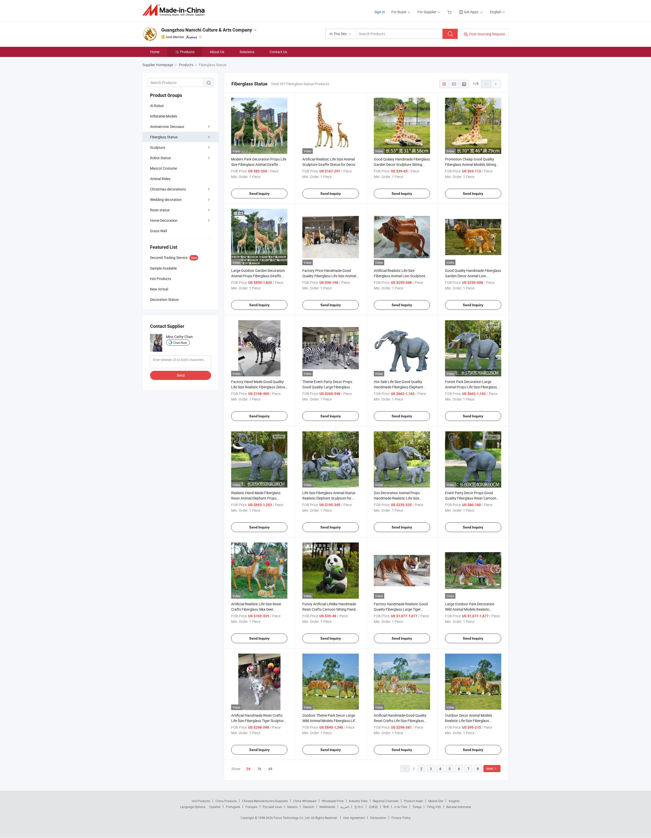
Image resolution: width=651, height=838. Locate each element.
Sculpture (157, 147)
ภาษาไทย (400, 807)
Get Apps (471, 11)
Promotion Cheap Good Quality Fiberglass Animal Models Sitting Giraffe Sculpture (470, 164)
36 (259, 768)
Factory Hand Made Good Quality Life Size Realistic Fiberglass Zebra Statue (258, 387)
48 (270, 768)
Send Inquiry (259, 194)
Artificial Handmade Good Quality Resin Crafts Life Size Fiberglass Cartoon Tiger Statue (400, 720)
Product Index (413, 801)
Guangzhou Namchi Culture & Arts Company (206, 30)
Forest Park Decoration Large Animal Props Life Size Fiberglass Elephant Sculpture (471, 387)
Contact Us (278, 51)
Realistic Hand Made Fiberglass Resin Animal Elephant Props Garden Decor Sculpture (255, 498)
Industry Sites (358, 801)
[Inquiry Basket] (450, 11)
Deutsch (308, 807)
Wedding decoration (166, 199)
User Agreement (354, 818)
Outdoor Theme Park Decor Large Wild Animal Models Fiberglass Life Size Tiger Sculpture (329, 720)
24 (248, 769)
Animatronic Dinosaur (167, 126)
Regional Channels (385, 801)
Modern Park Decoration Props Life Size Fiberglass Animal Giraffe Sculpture (258, 164)
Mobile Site (435, 801)
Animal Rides (160, 178)
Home (154, 51)
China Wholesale (304, 801)
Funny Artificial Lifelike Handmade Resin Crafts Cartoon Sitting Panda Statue (330, 609)
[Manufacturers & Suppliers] (175, 10)
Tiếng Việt (434, 807)
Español (214, 807)
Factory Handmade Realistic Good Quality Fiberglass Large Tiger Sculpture (401, 609)
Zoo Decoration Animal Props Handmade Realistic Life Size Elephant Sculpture (397, 498)
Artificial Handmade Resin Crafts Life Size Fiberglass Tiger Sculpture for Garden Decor (258, 720)
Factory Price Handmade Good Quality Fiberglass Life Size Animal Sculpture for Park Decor (329, 276)
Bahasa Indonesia (458, 807)
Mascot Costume (163, 168)
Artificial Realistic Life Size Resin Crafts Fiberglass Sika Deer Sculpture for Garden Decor (256, 609)
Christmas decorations (168, 189)
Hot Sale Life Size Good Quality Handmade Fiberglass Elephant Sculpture (398, 387)
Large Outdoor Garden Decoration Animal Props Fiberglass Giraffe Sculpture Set (258, 276)
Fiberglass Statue (163, 137)
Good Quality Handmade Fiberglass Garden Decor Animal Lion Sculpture (473, 276)
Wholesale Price (333, 801)
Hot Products (201, 801)
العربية (345, 807)
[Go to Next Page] (496, 84)
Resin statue (160, 210)
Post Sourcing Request (487, 34)
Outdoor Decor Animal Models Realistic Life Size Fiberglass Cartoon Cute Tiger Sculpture (468, 720)
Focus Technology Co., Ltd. (292, 818)
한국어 (358, 807)
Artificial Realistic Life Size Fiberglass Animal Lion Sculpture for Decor (399, 276)
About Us (217, 51)
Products (187, 51)
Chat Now (180, 343)
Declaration (378, 818)
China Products (226, 801)
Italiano (292, 807)
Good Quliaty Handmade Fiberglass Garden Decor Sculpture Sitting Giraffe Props (402, 164)
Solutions (247, 51)
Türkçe (416, 807)
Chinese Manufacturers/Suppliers (265, 801)
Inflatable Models (163, 116)
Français (251, 807)
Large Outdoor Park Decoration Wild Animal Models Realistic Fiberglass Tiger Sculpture (469, 609)
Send (181, 375)
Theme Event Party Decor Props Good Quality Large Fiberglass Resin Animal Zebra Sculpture (327, 387)
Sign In (379, 11)
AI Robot (157, 105)
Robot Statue (160, 157)
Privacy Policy (401, 818)
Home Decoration (163, 220)
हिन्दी (386, 807)
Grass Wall (158, 230)
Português (233, 807)
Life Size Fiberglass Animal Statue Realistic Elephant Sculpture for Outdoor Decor (328, 498)
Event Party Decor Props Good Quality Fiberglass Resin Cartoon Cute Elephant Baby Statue (470, 498)
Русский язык (272, 807)
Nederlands (327, 807)
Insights (454, 801)
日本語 (373, 807)
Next (490, 768)
